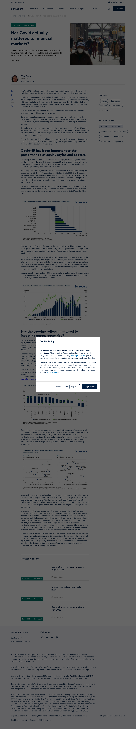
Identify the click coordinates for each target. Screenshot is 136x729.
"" (78, 355)
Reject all (74, 387)
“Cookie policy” (53, 372)
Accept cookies (90, 387)
